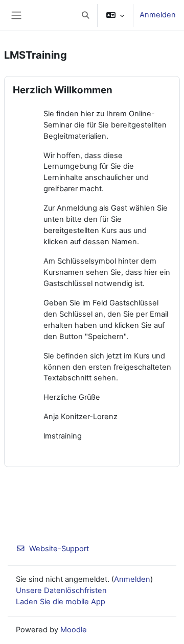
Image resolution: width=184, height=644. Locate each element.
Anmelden (158, 14)
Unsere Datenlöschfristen (61, 590)
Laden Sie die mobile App (60, 601)
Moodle (73, 629)
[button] (85, 15)
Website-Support (59, 548)
